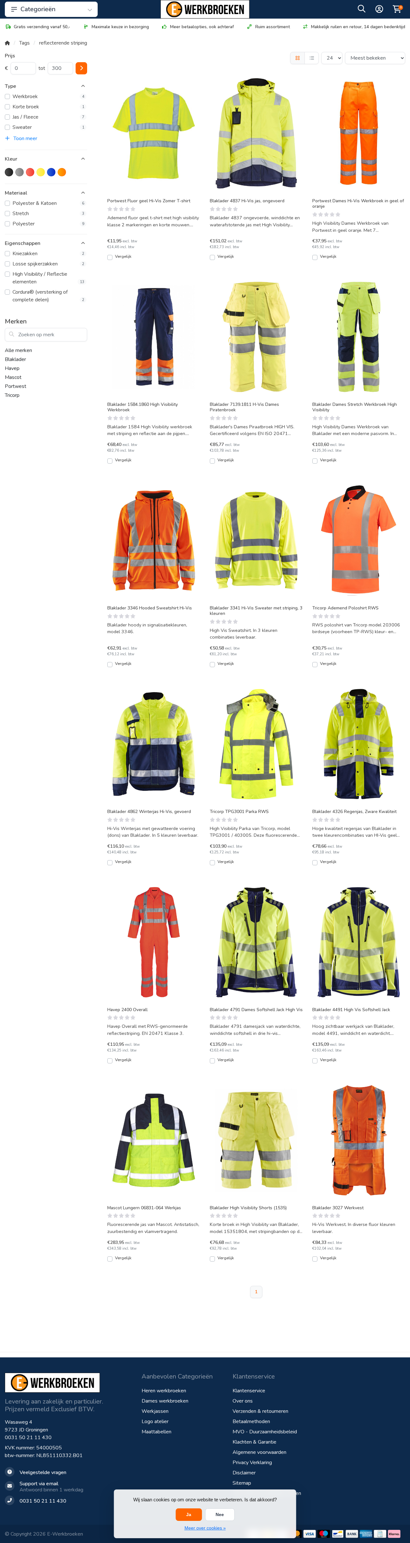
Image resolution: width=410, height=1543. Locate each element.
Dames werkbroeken (165, 1401)
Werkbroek (48, 96)
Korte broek (48, 106)
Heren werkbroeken (164, 1390)
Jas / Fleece (48, 117)
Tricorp (12, 395)
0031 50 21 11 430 (28, 1437)
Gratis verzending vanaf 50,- (42, 27)
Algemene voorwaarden (259, 1452)
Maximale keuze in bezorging (120, 27)
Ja (188, 1514)
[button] (362, 10)
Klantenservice (249, 1390)
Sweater (48, 127)
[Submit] (81, 68)
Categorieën (37, 9)
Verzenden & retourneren (260, 1411)
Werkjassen (155, 1411)
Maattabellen (156, 1431)
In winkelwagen (157, 259)
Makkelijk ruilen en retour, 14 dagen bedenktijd (358, 27)
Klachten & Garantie (254, 1442)
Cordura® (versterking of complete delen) (48, 296)
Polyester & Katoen (48, 203)
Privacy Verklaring (252, 1462)
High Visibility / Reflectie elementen (48, 278)
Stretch (48, 213)
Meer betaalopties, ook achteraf (202, 27)
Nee (220, 1514)
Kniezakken (48, 253)
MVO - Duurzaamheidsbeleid (265, 1431)
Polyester (48, 223)
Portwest (15, 386)
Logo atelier (155, 1421)
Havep (12, 368)
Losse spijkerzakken (48, 263)
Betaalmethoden (251, 1421)
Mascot (13, 377)
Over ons (243, 1401)
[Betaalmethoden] (309, 1534)
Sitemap (242, 1483)
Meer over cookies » (205, 1527)
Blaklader (15, 359)
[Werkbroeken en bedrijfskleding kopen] (205, 9)
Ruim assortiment (272, 27)
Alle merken (18, 350)
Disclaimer (244, 1472)
